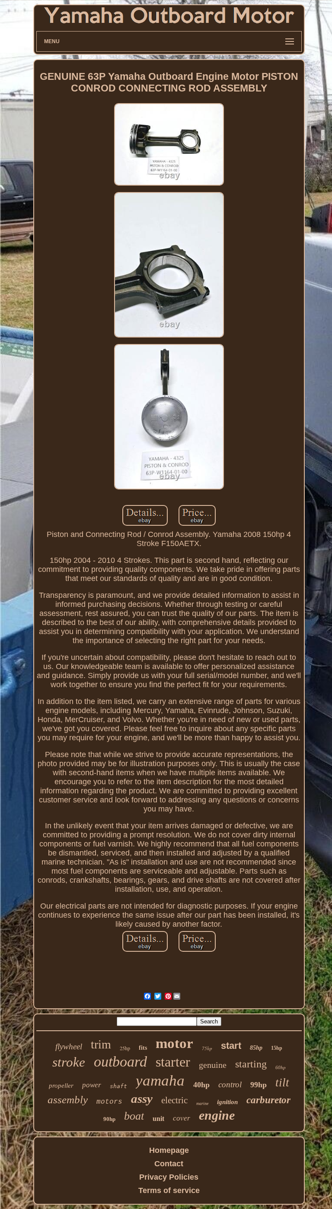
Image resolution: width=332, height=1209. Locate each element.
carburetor (268, 1100)
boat (134, 1116)
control (230, 1084)
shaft (118, 1086)
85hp (256, 1048)
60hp (280, 1067)
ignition (227, 1102)
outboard (120, 1062)
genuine (213, 1065)
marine (202, 1103)
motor (174, 1043)
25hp (125, 1048)
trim (101, 1044)
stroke (68, 1062)
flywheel (68, 1046)
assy (142, 1098)
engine (217, 1115)
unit (158, 1118)
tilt (282, 1082)
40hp (201, 1084)
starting (251, 1064)
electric (174, 1100)
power (91, 1085)
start (231, 1045)
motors (109, 1102)
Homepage (169, 1150)
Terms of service (169, 1190)
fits (143, 1048)
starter (173, 1062)
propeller (61, 1085)
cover (181, 1118)
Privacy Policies (168, 1177)
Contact (168, 1163)
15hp (276, 1048)
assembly (68, 1099)
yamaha (160, 1080)
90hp (109, 1119)
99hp (258, 1084)
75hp (207, 1048)
